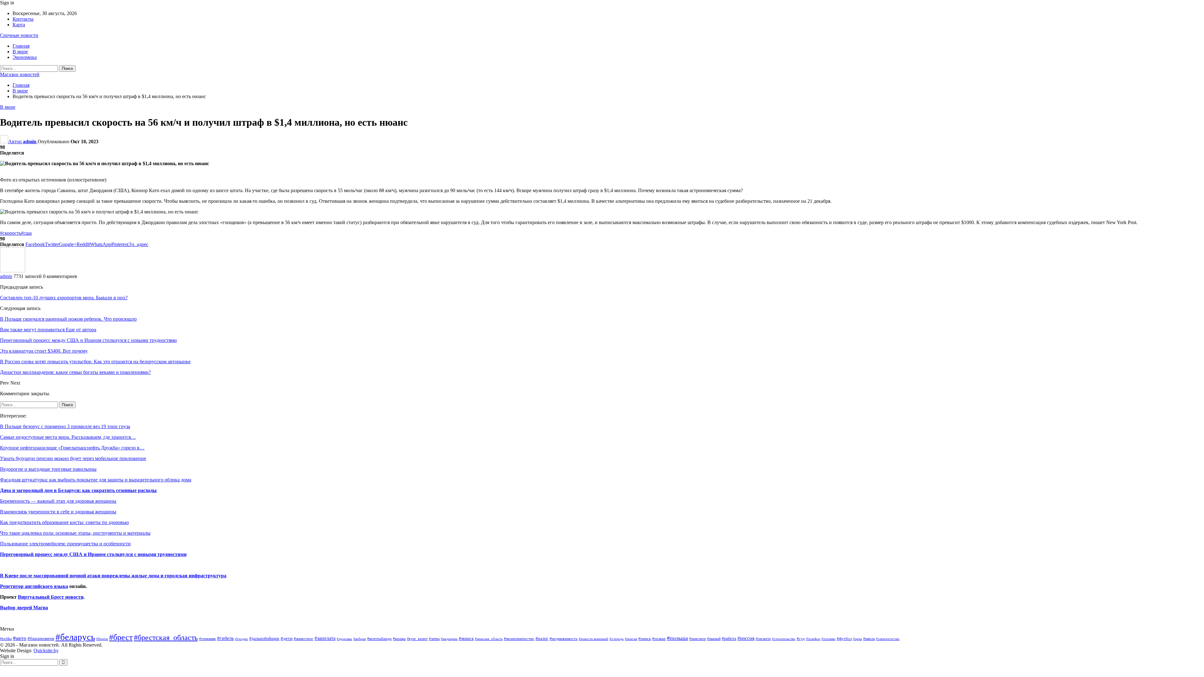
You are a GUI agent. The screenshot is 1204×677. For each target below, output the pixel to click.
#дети (287, 638)
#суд (801, 638)
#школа (869, 639)
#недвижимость (564, 638)
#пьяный (714, 639)
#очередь (617, 639)
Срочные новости (19, 35)
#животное (303, 638)
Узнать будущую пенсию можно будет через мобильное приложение (73, 458)
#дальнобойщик (264, 638)
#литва (434, 639)
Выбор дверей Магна (24, 607)
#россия (745, 638)
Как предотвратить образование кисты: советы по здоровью (64, 522)
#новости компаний (593, 639)
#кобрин (359, 639)
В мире (20, 51)
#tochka (6, 639)
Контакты (23, 19)
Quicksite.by (46, 650)
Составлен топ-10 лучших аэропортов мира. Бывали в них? (64, 297)
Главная (21, 46)
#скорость (10, 233)
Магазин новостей (20, 74)
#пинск (644, 639)
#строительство (783, 639)
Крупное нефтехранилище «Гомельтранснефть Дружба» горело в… (72, 447)
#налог (542, 638)
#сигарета (763, 639)
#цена (857, 639)
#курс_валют (417, 639)
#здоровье (344, 639)
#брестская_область (166, 637)
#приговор (697, 639)
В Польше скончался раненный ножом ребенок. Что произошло (68, 319)
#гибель (225, 638)
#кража (399, 638)
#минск (466, 638)
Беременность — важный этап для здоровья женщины (58, 501)
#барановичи (41, 638)
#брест (121, 637)
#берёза (102, 639)
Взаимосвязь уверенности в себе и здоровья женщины (58, 511)
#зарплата (324, 638)
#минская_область (489, 639)
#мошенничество (519, 638)
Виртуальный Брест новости (50, 597)
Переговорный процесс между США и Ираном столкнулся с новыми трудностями (93, 554)
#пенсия (631, 639)
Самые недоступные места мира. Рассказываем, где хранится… (68, 437)
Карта (19, 24)
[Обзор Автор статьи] (12, 270)
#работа (729, 638)
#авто (19, 638)
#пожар (659, 638)
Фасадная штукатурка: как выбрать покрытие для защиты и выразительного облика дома (95, 479)
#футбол (844, 638)
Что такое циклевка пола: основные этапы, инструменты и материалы (75, 533)
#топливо (828, 639)
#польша (677, 638)
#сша (26, 233)
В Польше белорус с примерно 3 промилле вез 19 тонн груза (65, 426)
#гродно (241, 639)
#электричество (888, 639)
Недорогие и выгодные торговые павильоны (48, 469)
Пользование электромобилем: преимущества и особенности (65, 543)
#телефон (813, 639)
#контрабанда (379, 638)
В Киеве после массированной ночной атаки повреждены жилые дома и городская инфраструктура (113, 575)
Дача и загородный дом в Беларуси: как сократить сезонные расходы (78, 490)
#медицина (449, 639)
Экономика (25, 57)
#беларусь (75, 637)
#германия (207, 639)
